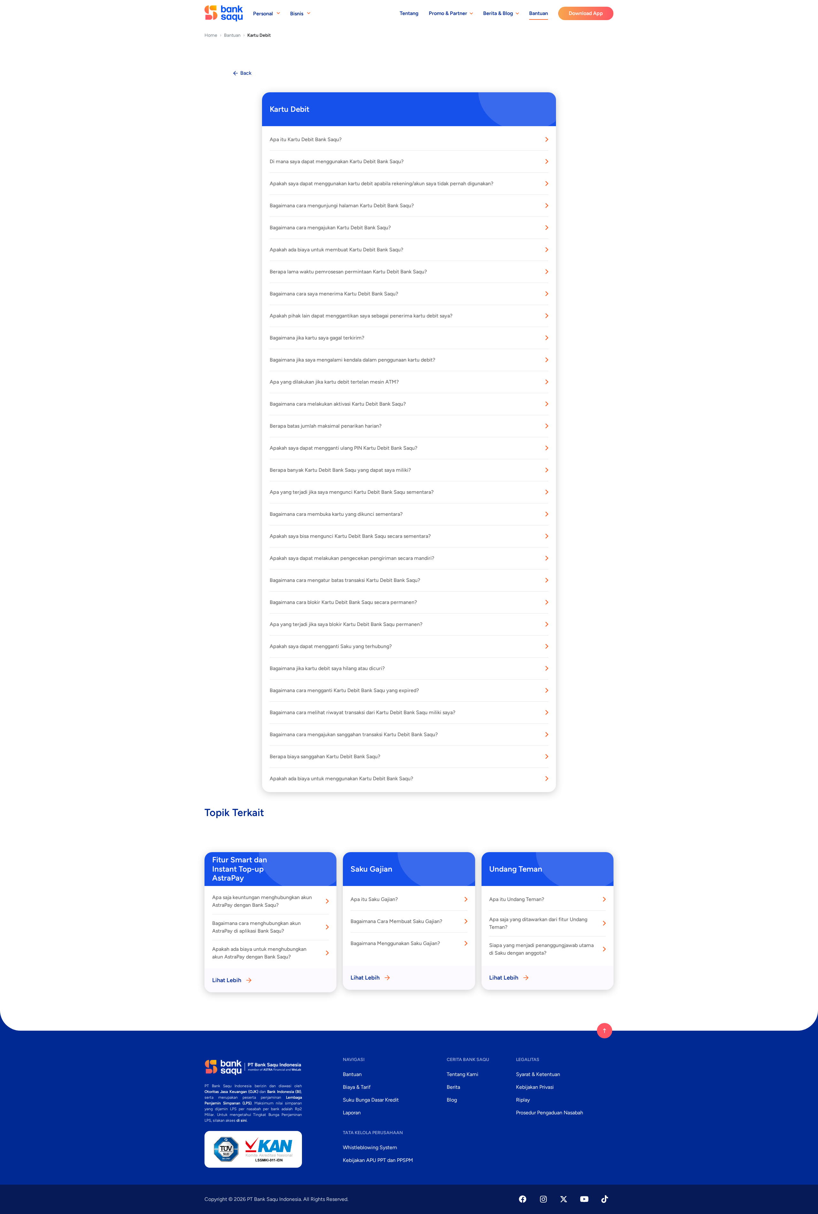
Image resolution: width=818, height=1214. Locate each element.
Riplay (523, 1100)
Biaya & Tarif (357, 1087)
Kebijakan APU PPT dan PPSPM (378, 1160)
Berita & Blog (498, 13)
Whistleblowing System (370, 1147)
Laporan (352, 1113)
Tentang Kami (462, 1074)
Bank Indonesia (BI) (284, 1091)
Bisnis (296, 14)
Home (210, 35)
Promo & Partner (448, 13)
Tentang (409, 13)
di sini (241, 1120)
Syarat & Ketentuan (538, 1074)
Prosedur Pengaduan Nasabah (549, 1113)
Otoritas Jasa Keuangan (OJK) (231, 1091)
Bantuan (538, 13)
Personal (263, 14)
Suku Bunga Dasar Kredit (371, 1100)
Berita (453, 1087)
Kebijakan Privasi (535, 1087)
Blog (452, 1100)
